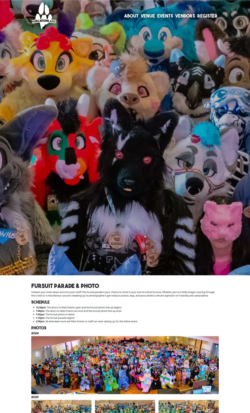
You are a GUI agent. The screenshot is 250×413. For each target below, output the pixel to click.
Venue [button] (148, 16)
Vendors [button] (185, 16)
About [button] (131, 16)
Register (207, 16)
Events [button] (165, 16)
